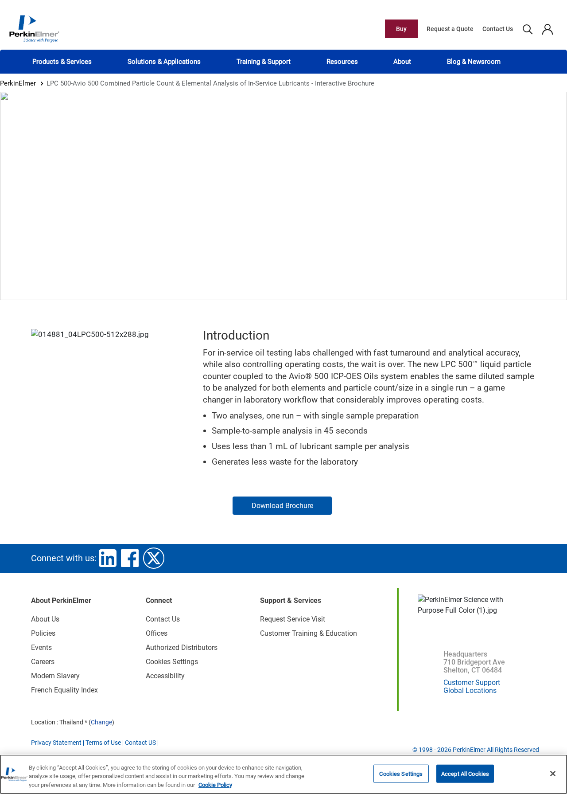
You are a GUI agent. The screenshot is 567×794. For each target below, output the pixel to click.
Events (41, 647)
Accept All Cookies (465, 773)
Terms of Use (103, 742)
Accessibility (165, 676)
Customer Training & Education (308, 633)
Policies (43, 633)
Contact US (140, 742)
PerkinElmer (18, 83)
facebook (130, 558)
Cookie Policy (215, 785)
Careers (42, 661)
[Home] (34, 28)
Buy (401, 28)
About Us (45, 619)
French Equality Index (64, 690)
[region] (283, 774)
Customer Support (471, 682)
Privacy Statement (56, 742)
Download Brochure (282, 505)
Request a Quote (450, 28)
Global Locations (470, 690)
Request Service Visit (292, 619)
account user (547, 29)
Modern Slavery (55, 676)
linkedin (108, 558)
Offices (156, 633)
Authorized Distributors (181, 647)
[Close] (553, 773)
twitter (153, 558)
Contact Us (497, 28)
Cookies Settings (401, 773)
